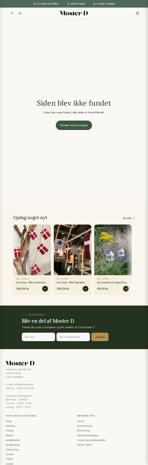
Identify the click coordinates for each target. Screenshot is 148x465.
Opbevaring (12, 449)
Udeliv (9, 458)
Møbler (10, 435)
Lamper (10, 454)
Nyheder (11, 425)
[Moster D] (74, 363)
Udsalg (10, 430)
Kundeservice (84, 425)
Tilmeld (100, 337)
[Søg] (20, 13)
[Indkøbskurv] (138, 13)
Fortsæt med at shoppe (74, 125)
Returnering (83, 430)
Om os (80, 421)
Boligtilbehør (13, 440)
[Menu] (12, 13)
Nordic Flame (84, 444)
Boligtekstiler (13, 444)
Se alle (127, 218)
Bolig (8, 421)
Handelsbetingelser (88, 435)
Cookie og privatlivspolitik (91, 440)
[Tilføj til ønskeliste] (46, 230)
